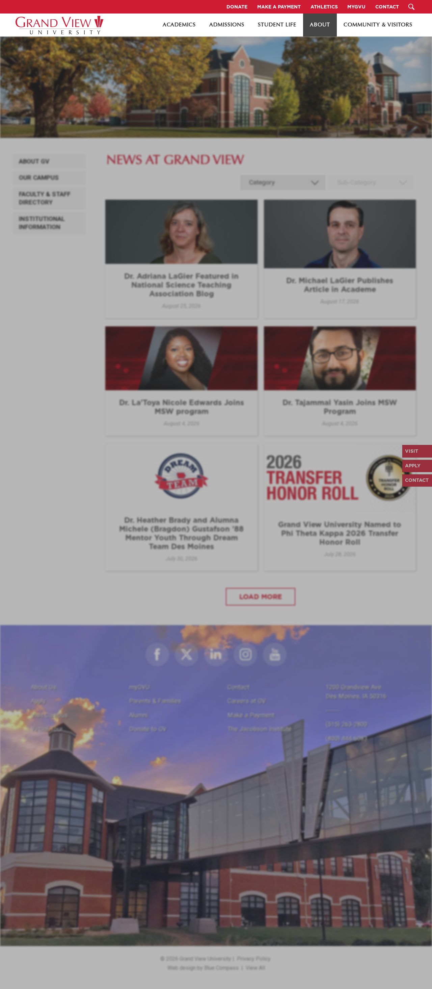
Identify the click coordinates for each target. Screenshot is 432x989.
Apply (38, 700)
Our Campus (39, 177)
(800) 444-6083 (346, 738)
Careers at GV (246, 700)
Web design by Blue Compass (203, 968)
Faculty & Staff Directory (45, 198)
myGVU (139, 687)
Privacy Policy (254, 959)
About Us (43, 687)
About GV (34, 161)
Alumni (138, 715)
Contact (238, 687)
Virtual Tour (47, 729)
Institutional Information (42, 223)
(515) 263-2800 (346, 724)
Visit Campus (49, 715)
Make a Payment (250, 715)
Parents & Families (155, 700)
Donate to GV (148, 729)
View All (255, 968)
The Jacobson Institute (259, 729)
